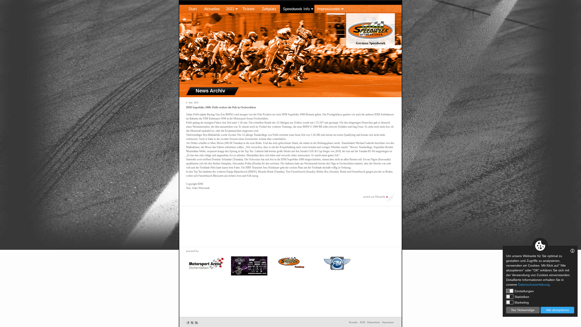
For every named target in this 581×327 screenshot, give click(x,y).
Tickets (248, 9)
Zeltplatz (269, 9)
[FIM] (337, 263)
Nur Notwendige (522, 310)
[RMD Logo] (249, 265)
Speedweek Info (296, 9)
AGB (362, 322)
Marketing (522, 302)
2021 (230, 9)
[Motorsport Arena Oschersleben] (206, 263)
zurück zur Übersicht (374, 196)
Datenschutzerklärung (534, 284)
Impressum (388, 322)
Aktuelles (212, 9)
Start (193, 9)
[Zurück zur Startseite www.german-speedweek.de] (370, 48)
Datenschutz (373, 322)
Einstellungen (524, 291)
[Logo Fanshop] (290, 262)
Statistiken (522, 297)
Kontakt (353, 322)
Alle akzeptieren (557, 310)
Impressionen (328, 9)
